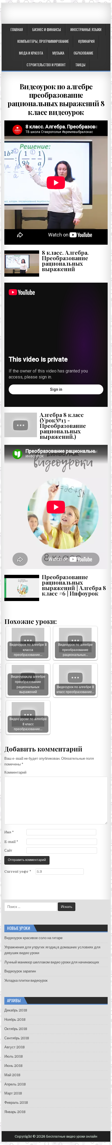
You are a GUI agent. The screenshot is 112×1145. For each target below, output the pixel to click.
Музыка (58, 53)
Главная (17, 29)
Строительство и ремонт (46, 64)
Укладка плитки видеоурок (26, 980)
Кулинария (86, 41)
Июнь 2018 (13, 1066)
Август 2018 (14, 1047)
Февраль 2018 (16, 1102)
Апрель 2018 (15, 1084)
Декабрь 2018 (15, 1010)
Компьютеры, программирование (43, 41)
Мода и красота (31, 53)
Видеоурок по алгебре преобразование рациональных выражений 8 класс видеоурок (56, 99)
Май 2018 (12, 1075)
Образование (83, 53)
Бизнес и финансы (46, 29)
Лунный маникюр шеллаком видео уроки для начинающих (51, 962)
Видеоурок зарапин (20, 971)
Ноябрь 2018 (15, 1019)
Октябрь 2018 (15, 1029)
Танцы (80, 64)
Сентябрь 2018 (16, 1038)
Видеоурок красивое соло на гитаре (33, 938)
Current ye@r (17, 871)
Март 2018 (13, 1093)
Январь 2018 (15, 1112)
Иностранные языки (85, 29)
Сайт (8, 850)
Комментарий (15, 772)
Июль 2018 (13, 1056)
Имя (9, 832)
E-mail (11, 842)
